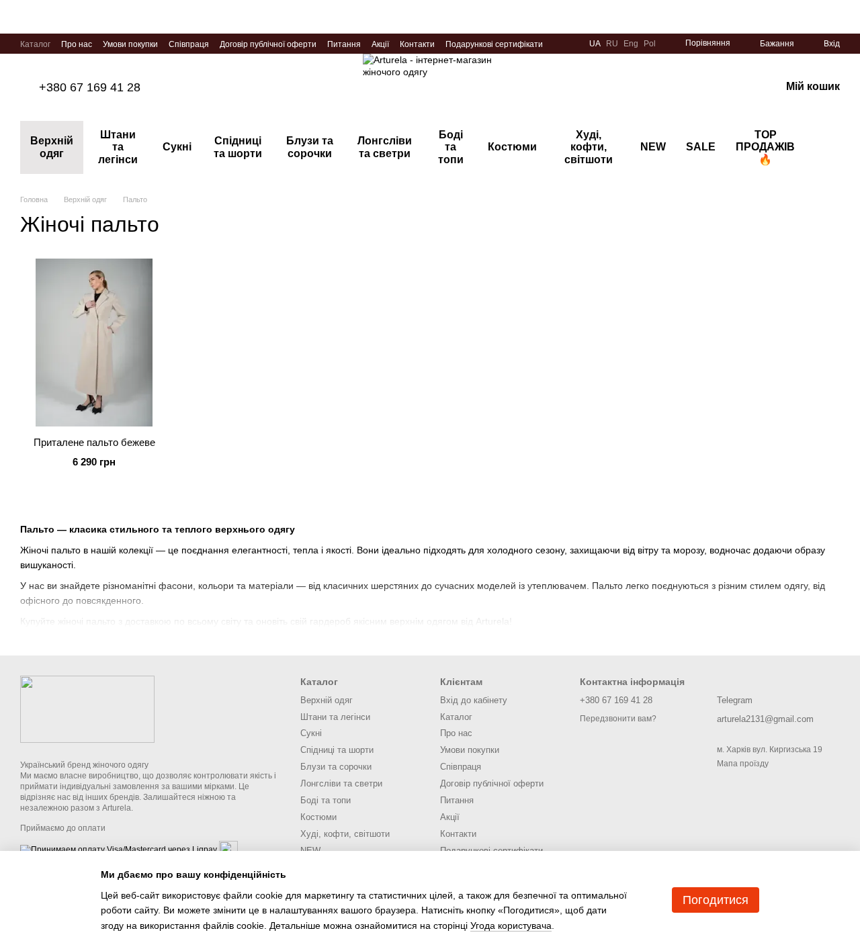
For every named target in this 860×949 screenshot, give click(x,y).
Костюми (512, 146)
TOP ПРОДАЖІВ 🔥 (765, 147)
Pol (650, 44)
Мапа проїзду (743, 763)
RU (612, 44)
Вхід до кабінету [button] (473, 700)
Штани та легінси (118, 147)
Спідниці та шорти (238, 147)
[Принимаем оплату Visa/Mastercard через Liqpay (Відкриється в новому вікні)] (118, 849)
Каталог (35, 44)
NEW (653, 146)
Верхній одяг (51, 147)
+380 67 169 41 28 (89, 87)
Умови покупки (130, 44)
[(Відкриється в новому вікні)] (228, 849)
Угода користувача (511, 925)
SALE (701, 146)
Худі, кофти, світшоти (588, 147)
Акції (380, 44)
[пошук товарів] (829, 148)
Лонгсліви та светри (384, 147)
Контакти (417, 44)
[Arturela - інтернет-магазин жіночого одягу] (87, 709)
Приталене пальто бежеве (94, 442)
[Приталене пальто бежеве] (94, 342)
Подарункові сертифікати (494, 44)
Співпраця (189, 44)
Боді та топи (451, 147)
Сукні (177, 146)
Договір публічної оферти (268, 44)
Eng (631, 44)
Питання (344, 44)
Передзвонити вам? (618, 718)
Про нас (76, 44)
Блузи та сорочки (309, 147)
